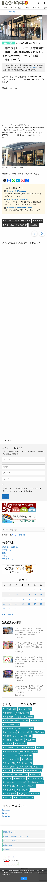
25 (23, 604)
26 (29, 604)
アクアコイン (36, 778)
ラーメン (10, 763)
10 (17, 594)
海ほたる (10, 790)
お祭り (24, 793)
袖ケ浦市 (26, 709)
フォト (27, 7)
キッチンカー (25, 763)
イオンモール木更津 (14, 740)
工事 (31, 747)
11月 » (10, 614)
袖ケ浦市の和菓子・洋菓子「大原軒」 (20, 207)
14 (41, 594)
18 (23, 599)
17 (17, 599)
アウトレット (7, 550)
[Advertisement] (23, 342)
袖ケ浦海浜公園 (33, 770)
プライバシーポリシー (36, 873)
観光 (4, 552)
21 (41, 599)
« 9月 (4, 614)
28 (41, 604)
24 (17, 604)
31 (17, 608)
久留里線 (10, 786)
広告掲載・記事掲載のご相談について (15, 836)
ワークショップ (12, 759)
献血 (19, 770)
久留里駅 (20, 778)
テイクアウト (12, 724)
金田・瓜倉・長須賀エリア (16, 225)
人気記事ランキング (14, 747)
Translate (21, 534)
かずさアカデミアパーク (15, 782)
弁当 (36, 793)
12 (29, 594)
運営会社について (9, 849)
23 (10, 604)
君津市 (9, 713)
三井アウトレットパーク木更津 (17, 220)
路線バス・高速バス (10, 547)
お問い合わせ (7, 845)
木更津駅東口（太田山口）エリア (19, 728)
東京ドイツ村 (7, 558)
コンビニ (27, 767)
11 (23, 594)
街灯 (8, 797)
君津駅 (36, 774)
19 (29, 599)
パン (8, 770)
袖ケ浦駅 (32, 751)
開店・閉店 (15, 7)
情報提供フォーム (9, 832)
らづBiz (28, 759)
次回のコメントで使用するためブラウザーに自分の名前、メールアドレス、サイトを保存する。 (22, 489)
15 (4, 599)
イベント (37, 7)
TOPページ (32, 67)
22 (4, 604)
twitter (4, 813)
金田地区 (34, 225)
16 (10, 599)
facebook (6, 810)
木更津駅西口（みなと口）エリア (19, 717)
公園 (8, 743)
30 (10, 608)
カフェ (21, 743)
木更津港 (27, 755)
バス (8, 778)
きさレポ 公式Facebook (16, 191)
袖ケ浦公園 (10, 793)
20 (35, 599)
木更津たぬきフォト (14, 751)
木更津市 (38, 220)
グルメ (4, 7)
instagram (6, 816)
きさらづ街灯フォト (24, 797)
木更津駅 (23, 713)
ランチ (5, 555)
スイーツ (10, 732)
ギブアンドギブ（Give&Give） (18, 199)
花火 (39, 767)
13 (35, 594)
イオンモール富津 (27, 786)
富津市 (37, 720)
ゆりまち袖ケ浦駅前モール (16, 774)
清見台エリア (36, 782)
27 (35, 604)
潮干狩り (24, 790)
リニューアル (11, 755)
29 (4, 608)
